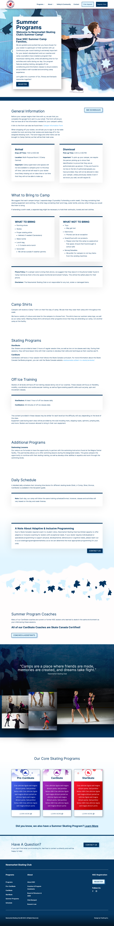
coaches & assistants (24, 635)
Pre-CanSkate (10, 886)
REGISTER (22, 84)
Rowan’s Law (31, 904)
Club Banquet (32, 900)
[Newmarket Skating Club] (10, 4)
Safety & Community (64, 4)
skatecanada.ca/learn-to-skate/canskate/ (78, 360)
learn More (25, 814)
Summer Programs (12, 899)
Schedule (9, 903)
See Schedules (93, 110)
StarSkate (9, 894)
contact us (95, 551)
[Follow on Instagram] (96, 891)
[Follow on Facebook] (92, 891)
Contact (76, 4)
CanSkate (9, 890)
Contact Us (91, 845)
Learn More (56, 814)
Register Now (101, 4)
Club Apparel (87, 4)
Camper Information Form (53, 125)
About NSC (31, 882)
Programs (40, 4)
